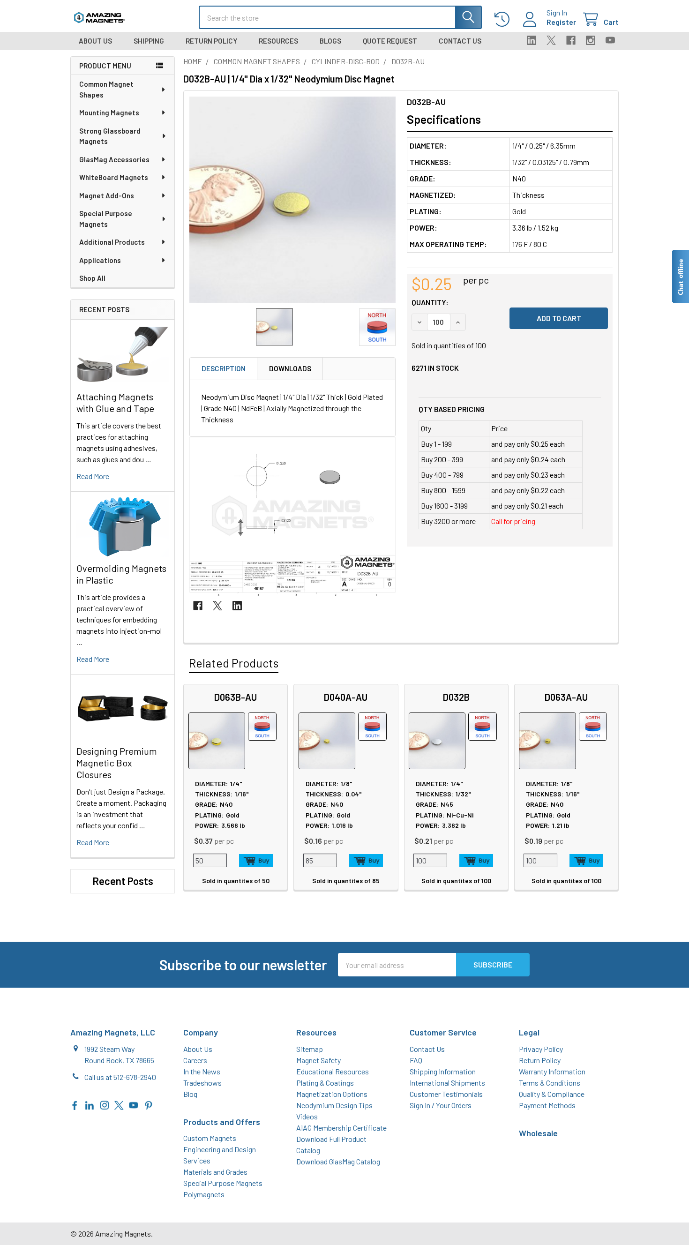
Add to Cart (256, 861)
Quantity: (430, 302)
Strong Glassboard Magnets (110, 136)
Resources (278, 41)
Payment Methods (547, 1105)
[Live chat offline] (680, 276)
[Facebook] (570, 40)
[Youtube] (610, 40)
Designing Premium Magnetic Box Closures (116, 762)
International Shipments (447, 1082)
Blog (190, 1093)
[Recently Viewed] (504, 19)
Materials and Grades (215, 1171)
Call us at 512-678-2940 (120, 1076)
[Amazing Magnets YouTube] (133, 1104)
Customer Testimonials (446, 1093)
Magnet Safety (318, 1060)
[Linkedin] (531, 40)
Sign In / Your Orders (441, 1105)
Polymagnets (204, 1194)
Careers (195, 1060)
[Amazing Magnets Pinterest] (148, 1104)
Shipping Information (443, 1071)
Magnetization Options (331, 1093)
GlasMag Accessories (114, 159)
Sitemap (309, 1048)
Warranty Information (552, 1071)
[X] (551, 40)
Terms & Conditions (549, 1082)
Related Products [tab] (233, 663)
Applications (100, 260)
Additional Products (112, 242)
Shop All (92, 278)
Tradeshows (202, 1082)
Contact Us (460, 41)
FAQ (416, 1060)
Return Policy (211, 41)
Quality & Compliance (551, 1093)
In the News (201, 1071)
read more (92, 476)
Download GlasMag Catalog (338, 1161)
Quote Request (390, 41)
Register (561, 21)
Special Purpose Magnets (105, 218)
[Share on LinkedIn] (237, 605)
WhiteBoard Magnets (113, 177)
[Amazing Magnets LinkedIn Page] (89, 1104)
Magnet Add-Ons (106, 195)
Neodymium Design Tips (334, 1105)
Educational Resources (332, 1071)
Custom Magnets (209, 1137)
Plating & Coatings (325, 1082)
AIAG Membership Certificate (341, 1127)
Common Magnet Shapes (106, 89)
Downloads (290, 368)
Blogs (330, 41)
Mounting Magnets (109, 112)
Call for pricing (513, 521)
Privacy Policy (541, 1048)
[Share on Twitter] (217, 605)
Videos (307, 1116)
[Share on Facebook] (197, 605)
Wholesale (538, 1133)
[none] (292, 200)
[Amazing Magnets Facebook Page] (75, 1104)
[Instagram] (590, 40)
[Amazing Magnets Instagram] (104, 1104)
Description (224, 368)
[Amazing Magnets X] (119, 1104)
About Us (95, 41)
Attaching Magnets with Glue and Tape (115, 402)
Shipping (149, 41)
